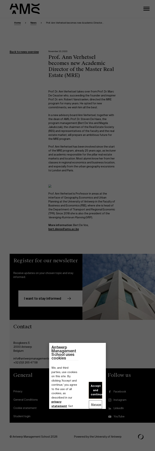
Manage (96, 404)
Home (17, 22)
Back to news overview (24, 52)
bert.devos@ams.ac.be (63, 229)
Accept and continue (96, 390)
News (33, 22)
